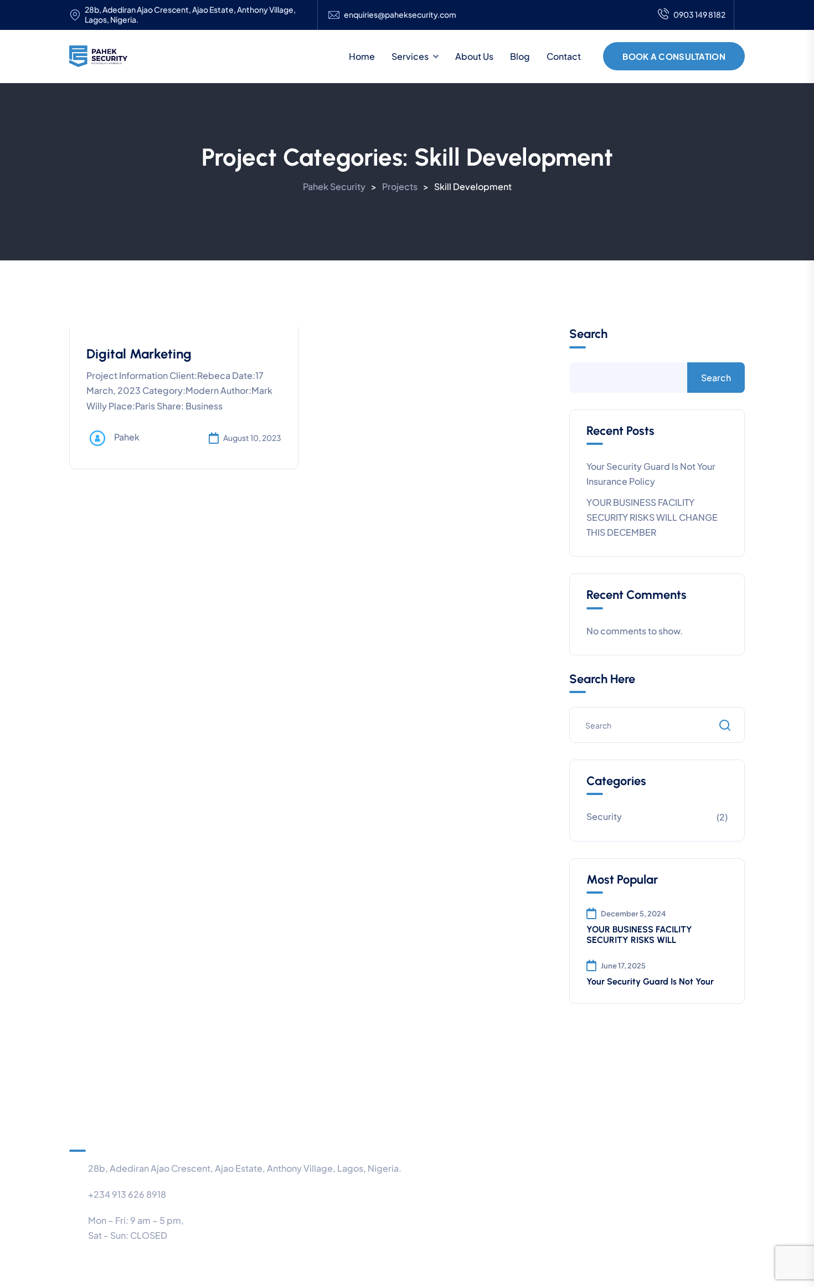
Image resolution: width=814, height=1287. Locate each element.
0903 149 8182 (699, 14)
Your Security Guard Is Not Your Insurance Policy (650, 473)
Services (410, 56)
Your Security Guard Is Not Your (650, 981)
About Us (474, 56)
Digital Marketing (139, 354)
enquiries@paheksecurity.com (400, 14)
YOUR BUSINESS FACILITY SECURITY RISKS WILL (639, 934)
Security (604, 816)
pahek (127, 437)
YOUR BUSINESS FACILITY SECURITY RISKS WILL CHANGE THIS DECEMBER (652, 517)
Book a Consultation (673, 56)
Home (362, 56)
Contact (564, 56)
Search (588, 334)
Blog (520, 56)
